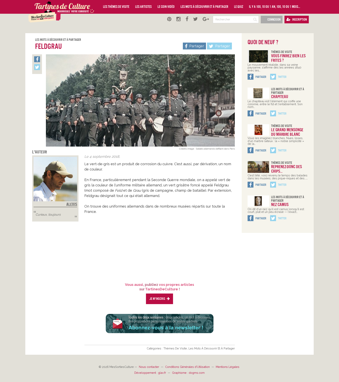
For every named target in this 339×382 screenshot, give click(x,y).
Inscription (299, 19)
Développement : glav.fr (150, 372)
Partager (222, 46)
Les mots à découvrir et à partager (204, 7)
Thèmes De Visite (175, 348)
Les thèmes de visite (116, 7)
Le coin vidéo (166, 7)
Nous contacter (149, 366)
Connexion (274, 19)
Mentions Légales (227, 366)
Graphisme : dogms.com (188, 372)
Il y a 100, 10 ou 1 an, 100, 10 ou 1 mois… (274, 7)
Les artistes (143, 7)
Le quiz (238, 7)
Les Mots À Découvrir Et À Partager (58, 40)
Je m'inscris (157, 299)
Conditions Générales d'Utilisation (188, 366)
